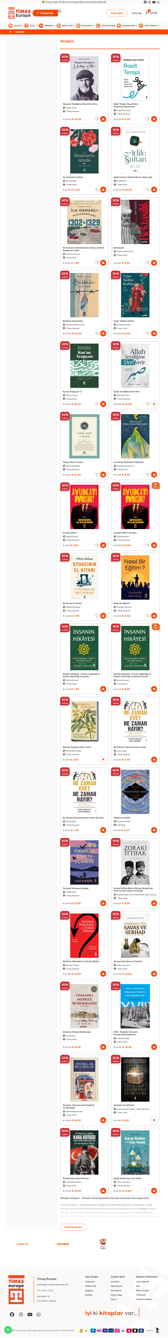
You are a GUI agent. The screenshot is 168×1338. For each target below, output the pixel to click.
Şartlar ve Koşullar (52, 1330)
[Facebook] (145, 2)
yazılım (150, 1330)
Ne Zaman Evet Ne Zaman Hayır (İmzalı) (83, 817)
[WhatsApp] (158, 2)
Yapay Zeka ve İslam (73, 462)
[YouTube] (154, 2)
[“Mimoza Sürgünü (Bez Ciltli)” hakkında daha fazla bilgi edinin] (103, 759)
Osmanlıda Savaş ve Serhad (128, 961)
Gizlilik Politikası (68, 1330)
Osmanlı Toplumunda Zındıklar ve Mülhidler (78, 1106)
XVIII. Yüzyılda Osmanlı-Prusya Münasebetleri (126, 1033)
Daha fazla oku (73, 1227)
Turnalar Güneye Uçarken (76, 888)
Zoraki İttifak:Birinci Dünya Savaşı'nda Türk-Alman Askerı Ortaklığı (133, 889)
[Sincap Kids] (103, 1244)
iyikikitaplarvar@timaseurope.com (52, 1284)
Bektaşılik (119, 247)
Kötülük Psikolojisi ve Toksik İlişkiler (81, 961)
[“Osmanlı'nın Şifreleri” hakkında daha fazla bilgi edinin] (154, 1120)
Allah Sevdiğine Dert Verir (127, 391)
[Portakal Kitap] (63, 1244)
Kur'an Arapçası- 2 (72, 391)
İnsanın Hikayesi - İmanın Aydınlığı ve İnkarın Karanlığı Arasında (81, 675)
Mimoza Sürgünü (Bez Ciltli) (77, 747)
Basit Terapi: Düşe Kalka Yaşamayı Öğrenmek (126, 105)
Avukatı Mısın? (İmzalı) (125, 532)
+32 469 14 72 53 (45, 1290)
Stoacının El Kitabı (72, 603)
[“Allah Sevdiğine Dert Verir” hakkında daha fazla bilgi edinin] (154, 404)
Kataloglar (117, 13)
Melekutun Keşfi (122, 817)
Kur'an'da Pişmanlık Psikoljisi (128, 462)
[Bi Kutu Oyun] (22, 1244)
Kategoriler (46, 13)
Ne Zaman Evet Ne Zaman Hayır (130, 747)
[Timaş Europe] (16, 1289)
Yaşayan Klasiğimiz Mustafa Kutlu (80, 103)
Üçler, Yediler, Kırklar (124, 320)
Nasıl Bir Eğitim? (122, 603)
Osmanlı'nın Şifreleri (124, 1105)
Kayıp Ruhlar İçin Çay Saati (127, 1178)
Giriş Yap (137, 13)
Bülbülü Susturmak (73, 320)
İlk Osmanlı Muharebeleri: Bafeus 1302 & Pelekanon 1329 (83, 249)
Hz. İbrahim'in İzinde (73, 177)
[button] (103, 119)
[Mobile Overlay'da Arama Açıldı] (80, 13)
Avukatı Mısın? (70, 532)
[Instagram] (149, 2)
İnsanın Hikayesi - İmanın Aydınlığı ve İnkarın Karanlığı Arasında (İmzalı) (132, 675)
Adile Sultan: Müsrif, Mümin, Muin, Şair (133, 177)
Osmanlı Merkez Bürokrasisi (77, 1031)
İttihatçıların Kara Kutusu (76, 1178)
